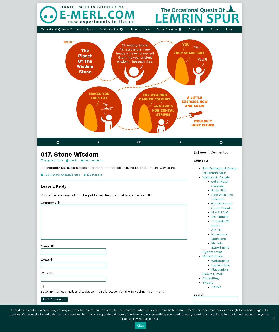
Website (47, 273)
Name (48, 246)
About (230, 29)
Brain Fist (218, 190)
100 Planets (52, 174)
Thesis (216, 287)
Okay (140, 325)
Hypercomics (140, 29)
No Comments (93, 160)
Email (48, 259)
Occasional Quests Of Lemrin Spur (67, 29)
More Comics (167, 29)
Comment (51, 202)
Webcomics (109, 29)
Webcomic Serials (216, 177)
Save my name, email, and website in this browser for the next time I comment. (103, 291)
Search (199, 294)
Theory (193, 29)
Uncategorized (70, 174)
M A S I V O (220, 212)
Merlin (73, 160)
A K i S (216, 230)
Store (214, 29)
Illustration (219, 269)
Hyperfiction (220, 265)
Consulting (210, 278)
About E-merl (212, 274)
